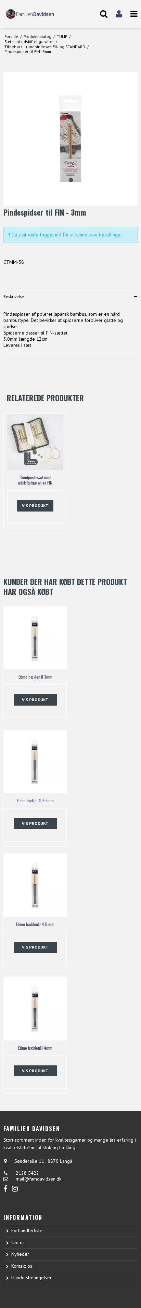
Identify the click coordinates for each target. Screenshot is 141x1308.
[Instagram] (15, 1189)
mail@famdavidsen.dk (38, 1179)
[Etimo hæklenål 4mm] (35, 1009)
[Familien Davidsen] (35, 14)
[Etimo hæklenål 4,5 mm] (35, 885)
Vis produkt (35, 505)
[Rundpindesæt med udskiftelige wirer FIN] (35, 442)
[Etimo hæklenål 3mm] (35, 638)
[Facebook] (5, 1189)
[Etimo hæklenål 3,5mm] (35, 761)
